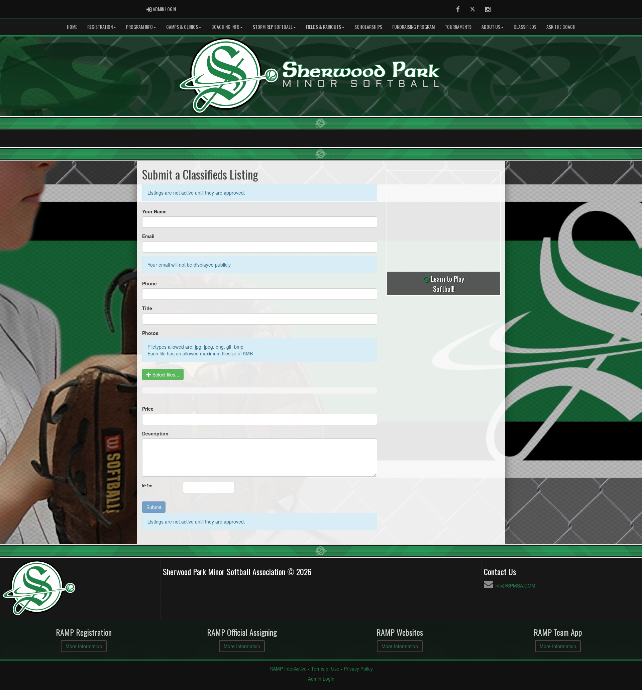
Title (147, 308)
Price (147, 408)
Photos (150, 333)
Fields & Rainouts (323, 26)
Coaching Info (225, 26)
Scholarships (368, 26)
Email (148, 236)
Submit (153, 507)
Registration (100, 26)
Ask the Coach (560, 26)
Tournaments (458, 26)
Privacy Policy (358, 668)
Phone (149, 283)
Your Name (154, 211)
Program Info (139, 26)
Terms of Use (325, 668)
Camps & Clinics (182, 26)
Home (72, 26)
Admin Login (321, 678)
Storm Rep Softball (273, 26)
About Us (490, 26)
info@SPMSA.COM (515, 585)
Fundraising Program (413, 26)
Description (155, 433)
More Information (84, 646)
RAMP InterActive (288, 668)
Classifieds (525, 26)
